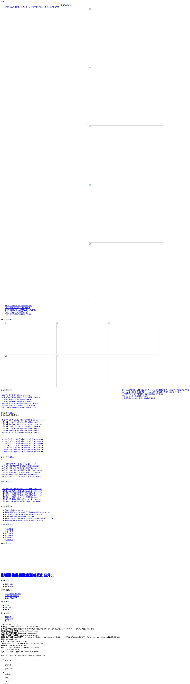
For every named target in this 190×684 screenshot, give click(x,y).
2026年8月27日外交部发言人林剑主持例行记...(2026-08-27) (22, 441)
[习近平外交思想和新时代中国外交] (1, 545)
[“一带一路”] (4, 545)
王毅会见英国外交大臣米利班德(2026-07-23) (17, 399)
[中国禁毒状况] (16, 545)
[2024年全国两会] (10, 545)
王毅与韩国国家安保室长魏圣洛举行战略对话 (20, 310)
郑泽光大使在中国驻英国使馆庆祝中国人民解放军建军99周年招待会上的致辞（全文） (152, 392)
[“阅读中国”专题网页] (9, 545)
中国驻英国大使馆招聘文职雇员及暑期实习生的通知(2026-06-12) (27, 512)
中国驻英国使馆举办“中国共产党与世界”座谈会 (138, 398)
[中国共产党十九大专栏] (21, 545)
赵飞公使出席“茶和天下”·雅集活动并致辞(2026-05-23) (20, 466)
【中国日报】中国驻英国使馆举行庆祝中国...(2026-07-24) (22, 499)
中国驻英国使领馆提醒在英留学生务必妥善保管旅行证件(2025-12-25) (29, 518)
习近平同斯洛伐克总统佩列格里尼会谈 (18, 314)
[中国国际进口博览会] (3, 545)
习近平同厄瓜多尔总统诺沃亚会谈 (16, 312)
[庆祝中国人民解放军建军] (15, 545)
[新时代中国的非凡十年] (6, 545)
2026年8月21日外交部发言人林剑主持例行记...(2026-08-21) (22, 449)
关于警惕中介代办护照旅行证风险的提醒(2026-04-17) (23, 514)
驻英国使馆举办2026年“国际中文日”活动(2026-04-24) (20, 474)
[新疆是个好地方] (7, 545)
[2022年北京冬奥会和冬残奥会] (18, 545)
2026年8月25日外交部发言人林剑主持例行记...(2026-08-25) (22, 445)
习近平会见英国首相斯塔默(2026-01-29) (16, 395)
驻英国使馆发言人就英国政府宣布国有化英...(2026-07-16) (22, 432)
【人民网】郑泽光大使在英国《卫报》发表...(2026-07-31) (22, 489)
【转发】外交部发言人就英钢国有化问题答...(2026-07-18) (22, 428)
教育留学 (37, 7)
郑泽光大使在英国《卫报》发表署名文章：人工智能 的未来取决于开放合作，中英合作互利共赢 (155, 390)
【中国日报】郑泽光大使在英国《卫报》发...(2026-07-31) (22, 491)
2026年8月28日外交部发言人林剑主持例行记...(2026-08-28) (22, 439)
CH (4, 1)
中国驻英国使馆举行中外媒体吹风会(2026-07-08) (19, 464)
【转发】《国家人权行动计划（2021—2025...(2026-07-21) (22, 426)
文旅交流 (30, 7)
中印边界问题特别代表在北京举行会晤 (18, 306)
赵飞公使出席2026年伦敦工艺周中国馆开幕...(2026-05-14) (22, 468)
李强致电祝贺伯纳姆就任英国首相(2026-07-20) (18, 401)
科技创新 (43, 7)
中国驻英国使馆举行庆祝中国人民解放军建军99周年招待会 (142, 394)
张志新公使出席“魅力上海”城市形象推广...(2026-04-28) (21, 472)
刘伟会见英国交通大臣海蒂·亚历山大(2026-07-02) (19, 405)
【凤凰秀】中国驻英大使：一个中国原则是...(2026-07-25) (22, 497)
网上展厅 (50, 7)
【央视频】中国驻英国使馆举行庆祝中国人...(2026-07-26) (22, 493)
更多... (70, 5)
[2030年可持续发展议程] (13, 545)
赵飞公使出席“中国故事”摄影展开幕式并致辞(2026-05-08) (22, 470)
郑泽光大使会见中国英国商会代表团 (135, 396)
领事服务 (17, 7)
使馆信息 (11, 7)
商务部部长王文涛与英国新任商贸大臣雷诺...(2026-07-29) (22, 397)
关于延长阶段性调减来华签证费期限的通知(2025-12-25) (24, 520)
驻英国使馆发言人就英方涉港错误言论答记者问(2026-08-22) (23, 420)
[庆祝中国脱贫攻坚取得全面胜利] (19, 545)
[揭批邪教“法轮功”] (22, 545)
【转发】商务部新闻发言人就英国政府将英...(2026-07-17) (22, 430)
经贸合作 (24, 7)
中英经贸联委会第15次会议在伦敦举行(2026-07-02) (20, 403)
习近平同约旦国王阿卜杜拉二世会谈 (17, 308)
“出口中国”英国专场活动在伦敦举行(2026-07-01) (19, 407)
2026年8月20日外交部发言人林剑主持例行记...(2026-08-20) (22, 451)
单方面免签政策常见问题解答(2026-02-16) (19, 516)
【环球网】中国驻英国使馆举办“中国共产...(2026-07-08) (21, 501)
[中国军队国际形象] (12, 545)
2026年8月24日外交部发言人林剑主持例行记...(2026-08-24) (22, 447)
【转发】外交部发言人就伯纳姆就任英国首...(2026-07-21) (22, 422)
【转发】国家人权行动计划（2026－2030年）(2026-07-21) (22, 424)
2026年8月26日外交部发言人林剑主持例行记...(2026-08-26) (22, 443)
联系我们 (56, 7)
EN (2, 1)
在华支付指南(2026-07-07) (14, 510)
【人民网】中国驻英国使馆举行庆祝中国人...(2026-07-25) (22, 495)
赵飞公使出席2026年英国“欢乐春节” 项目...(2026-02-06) (21, 476)
